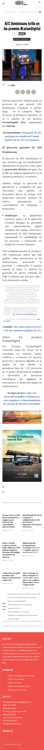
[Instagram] (7, 737)
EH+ (13, 85)
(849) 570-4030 (9, 708)
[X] (23, 92)
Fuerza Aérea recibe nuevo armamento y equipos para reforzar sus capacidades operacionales (11, 521)
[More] (39, 92)
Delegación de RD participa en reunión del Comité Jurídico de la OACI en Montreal (23, 136)
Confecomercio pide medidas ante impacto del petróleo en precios (11, 576)
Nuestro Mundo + (22, 39)
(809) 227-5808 (9, 705)
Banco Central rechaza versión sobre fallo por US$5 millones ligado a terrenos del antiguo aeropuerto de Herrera (11, 550)
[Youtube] (18, 737)
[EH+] (5, 85)
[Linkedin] (11, 737)
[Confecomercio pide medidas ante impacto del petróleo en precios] (11, 567)
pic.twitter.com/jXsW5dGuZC (25, 314)
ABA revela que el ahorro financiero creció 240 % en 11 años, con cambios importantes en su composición (31, 579)
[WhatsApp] (33, 92)
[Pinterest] (28, 92)
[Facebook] (17, 92)
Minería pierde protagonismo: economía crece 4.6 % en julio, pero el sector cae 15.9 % (31, 547)
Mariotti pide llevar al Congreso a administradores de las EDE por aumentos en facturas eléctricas (32, 521)
